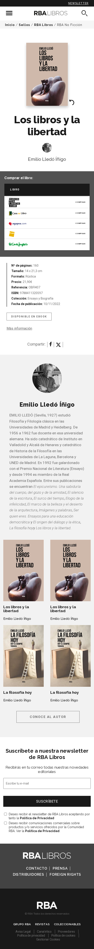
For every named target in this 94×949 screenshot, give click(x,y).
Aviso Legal (23, 931)
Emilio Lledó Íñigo (47, 159)
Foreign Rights (65, 874)
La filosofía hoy (17, 692)
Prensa (60, 868)
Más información (19, 328)
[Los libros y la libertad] (23, 570)
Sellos (24, 25)
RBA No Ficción (69, 25)
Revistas (42, 924)
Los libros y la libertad (16, 609)
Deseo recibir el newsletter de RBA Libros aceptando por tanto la (49, 816)
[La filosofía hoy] (23, 656)
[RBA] (47, 908)
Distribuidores (28, 874)
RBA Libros (43, 25)
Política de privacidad (31, 935)
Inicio (10, 25)
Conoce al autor (48, 717)
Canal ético (44, 931)
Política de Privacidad (37, 818)
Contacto (36, 868)
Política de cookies (63, 935)
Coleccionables (67, 924)
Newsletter (78, 3)
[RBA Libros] (47, 13)
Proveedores (66, 931)
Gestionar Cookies (48, 939)
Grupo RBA (22, 924)
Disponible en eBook (29, 316)
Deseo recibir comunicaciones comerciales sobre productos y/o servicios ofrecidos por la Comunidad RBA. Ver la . (46, 827)
